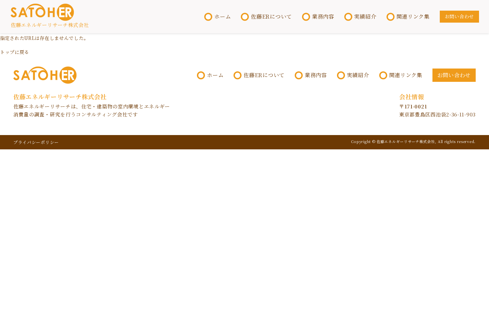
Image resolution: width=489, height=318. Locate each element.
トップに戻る (14, 52)
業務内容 (323, 16)
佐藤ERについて (271, 16)
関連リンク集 (413, 16)
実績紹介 (365, 16)
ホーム (222, 16)
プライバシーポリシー (36, 142)
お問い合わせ (459, 16)
